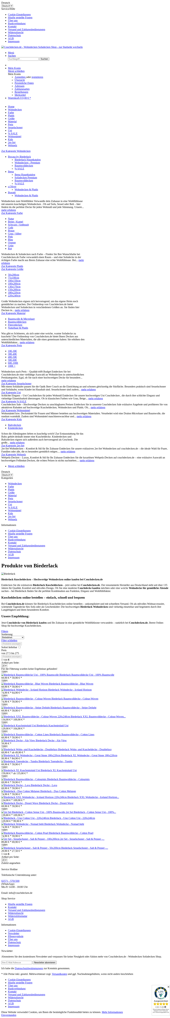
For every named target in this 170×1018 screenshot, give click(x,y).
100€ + (11, 366)
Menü (11, 52)
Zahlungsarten (22, 89)
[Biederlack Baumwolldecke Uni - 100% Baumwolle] (30, 674)
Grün (10, 245)
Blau (10, 239)
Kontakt (12, 26)
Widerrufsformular (17, 916)
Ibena (11, 171)
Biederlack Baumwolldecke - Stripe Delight (73, 707)
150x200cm (14, 289)
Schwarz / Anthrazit (18, 224)
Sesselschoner (15, 501)
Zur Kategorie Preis (11, 345)
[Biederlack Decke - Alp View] (18, 740)
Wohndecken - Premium (27, 162)
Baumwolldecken (24, 165)
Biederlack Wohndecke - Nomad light (64, 824)
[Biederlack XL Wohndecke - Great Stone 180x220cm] (31, 755)
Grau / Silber (14, 233)
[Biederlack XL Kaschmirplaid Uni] (21, 770)
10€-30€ (12, 351)
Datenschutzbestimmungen (29, 968)
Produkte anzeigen (12, 644)
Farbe (11, 486)
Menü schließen (16, 71)
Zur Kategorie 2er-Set (12, 445)
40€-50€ (12, 357)
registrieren (37, 77)
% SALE (19, 168)
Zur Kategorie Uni (11, 392)
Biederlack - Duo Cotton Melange (58, 791)
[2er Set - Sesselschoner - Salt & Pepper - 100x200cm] (30, 839)
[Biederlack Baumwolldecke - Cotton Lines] (25, 734)
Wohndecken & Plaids (26, 189)
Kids (10, 513)
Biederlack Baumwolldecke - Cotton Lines (71, 734)
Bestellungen (21, 92)
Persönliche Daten (24, 83)
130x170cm (14, 286)
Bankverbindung (17, 23)
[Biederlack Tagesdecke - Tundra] (20, 761)
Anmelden (20, 77)
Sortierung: (7, 634)
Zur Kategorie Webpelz (13, 454)
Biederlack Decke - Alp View (51, 740)
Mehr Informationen (112, 1012)
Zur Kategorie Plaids (12, 266)
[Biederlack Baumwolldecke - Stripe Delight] (25, 707)
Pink (10, 236)
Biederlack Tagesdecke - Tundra (55, 761)
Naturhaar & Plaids (18, 327)
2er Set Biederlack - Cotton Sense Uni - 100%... (91, 812)
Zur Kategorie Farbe (12, 213)
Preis (10, 498)
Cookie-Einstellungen (19, 14)
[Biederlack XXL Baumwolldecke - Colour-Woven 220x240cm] (36, 716)
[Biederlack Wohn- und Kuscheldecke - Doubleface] (29, 749)
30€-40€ (12, 354)
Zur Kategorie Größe (12, 269)
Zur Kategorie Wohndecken (16, 151)
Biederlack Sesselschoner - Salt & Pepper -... (84, 848)
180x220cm (14, 292)
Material (12, 495)
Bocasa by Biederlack (19, 156)
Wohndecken (15, 483)
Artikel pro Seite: (10, 662)
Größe (11, 492)
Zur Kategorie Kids (11, 419)
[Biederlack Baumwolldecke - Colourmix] (24, 779)
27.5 (8, 653)
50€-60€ (12, 360)
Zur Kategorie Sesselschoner (16, 383)
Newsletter (13, 933)
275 (17, 653)
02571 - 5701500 (10, 881)
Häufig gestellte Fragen (20, 17)
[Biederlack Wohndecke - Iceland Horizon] (24, 689)
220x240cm (14, 295)
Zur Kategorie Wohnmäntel (15, 410)
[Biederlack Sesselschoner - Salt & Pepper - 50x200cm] (31, 848)
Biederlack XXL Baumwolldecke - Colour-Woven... (98, 716)
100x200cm (14, 283)
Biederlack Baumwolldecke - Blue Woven (71, 683)
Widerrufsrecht (15, 32)
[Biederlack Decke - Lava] (16, 785)
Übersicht (20, 80)
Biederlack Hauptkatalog (28, 159)
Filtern (4, 631)
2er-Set (11, 516)
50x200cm (13, 274)
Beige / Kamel (15, 221)
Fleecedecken (15, 324)
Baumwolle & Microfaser (21, 318)
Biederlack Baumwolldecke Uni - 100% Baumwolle (86, 674)
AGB (11, 38)
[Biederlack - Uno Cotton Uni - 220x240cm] (25, 818)
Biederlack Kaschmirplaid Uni (52, 725)
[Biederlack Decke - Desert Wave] (20, 803)
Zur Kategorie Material (13, 313)
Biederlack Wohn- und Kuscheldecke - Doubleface (85, 749)
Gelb (10, 227)
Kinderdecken (15, 428)
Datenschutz (14, 35)
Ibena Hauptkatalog (25, 174)
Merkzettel (20, 95)
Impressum (13, 41)
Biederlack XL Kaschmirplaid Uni (59, 770)
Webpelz (12, 519)
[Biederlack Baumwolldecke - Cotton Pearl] (25, 833)
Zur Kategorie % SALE (13, 401)
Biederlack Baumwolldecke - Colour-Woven (74, 698)
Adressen (19, 86)
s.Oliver (12, 186)
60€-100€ (13, 363)
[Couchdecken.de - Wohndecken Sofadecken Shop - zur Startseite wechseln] (42, 47)
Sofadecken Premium (26, 177)
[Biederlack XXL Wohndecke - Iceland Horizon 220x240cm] (34, 797)
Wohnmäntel (14, 510)
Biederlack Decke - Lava (44, 785)
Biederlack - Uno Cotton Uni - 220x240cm (72, 818)
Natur (11, 218)
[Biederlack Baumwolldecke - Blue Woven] (25, 683)
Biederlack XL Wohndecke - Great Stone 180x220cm (89, 755)
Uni (10, 504)
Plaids (11, 489)
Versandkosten (59, 974)
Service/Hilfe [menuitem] (23, 25)
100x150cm (14, 280)
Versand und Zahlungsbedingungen (26, 29)
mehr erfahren (8, 210)
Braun (11, 230)
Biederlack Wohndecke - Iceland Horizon (70, 689)
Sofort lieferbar (9, 647)
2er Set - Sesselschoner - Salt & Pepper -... (82, 839)
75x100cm (13, 277)
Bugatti (12, 192)
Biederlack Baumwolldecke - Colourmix (68, 779)
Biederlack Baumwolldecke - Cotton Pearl (71, 833)
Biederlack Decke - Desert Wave (56, 803)
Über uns (13, 20)
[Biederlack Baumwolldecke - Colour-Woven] (26, 698)
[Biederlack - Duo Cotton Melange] (20, 791)
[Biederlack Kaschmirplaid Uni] (19, 725)
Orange (12, 242)
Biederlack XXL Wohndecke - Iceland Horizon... (93, 797)
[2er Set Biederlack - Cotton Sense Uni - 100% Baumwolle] (33, 812)
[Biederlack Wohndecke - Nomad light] (22, 824)
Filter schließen (9, 640)
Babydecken (14, 425)
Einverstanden (8, 1015)
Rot (10, 248)
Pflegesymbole (15, 936)
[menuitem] (88, 14)
